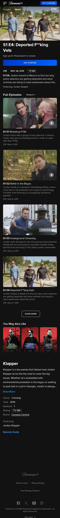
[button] (5, 3)
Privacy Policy (38, 483)
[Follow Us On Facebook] (18, 503)
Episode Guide (11, 432)
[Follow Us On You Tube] (34, 503)
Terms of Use (22, 483)
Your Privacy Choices (30, 491)
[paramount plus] (15, 3)
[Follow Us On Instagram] (41, 503)
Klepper (7, 9)
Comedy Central (20, 415)
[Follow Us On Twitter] (26, 503)
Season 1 (20, 39)
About (18, 9)
